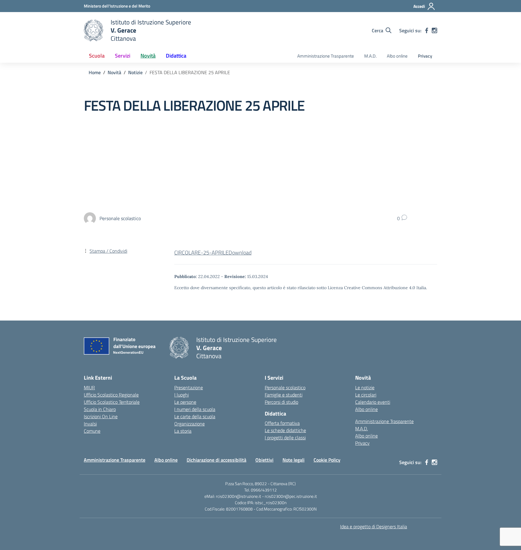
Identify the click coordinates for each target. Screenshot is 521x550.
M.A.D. (370, 55)
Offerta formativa (282, 423)
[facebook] (426, 30)
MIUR (89, 387)
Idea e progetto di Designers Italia (373, 526)
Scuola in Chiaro (100, 409)
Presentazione (188, 387)
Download (240, 252)
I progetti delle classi (285, 437)
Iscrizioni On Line (101, 416)
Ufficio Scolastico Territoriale (112, 402)
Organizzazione (189, 423)
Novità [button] (148, 56)
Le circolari (365, 394)
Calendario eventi (372, 402)
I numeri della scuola (194, 409)
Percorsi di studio (281, 402)
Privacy (425, 55)
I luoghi (181, 394)
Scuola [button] (97, 56)
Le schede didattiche (285, 430)
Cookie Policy (327, 459)
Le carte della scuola (194, 416)
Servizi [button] (122, 56)
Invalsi (90, 423)
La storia (182, 431)
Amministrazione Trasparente (325, 55)
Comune (92, 431)
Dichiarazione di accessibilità (216, 459)
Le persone (185, 402)
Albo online (397, 55)
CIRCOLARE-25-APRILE (201, 252)
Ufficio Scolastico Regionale (111, 394)
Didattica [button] (176, 56)
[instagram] (434, 30)
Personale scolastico (285, 387)
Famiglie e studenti (283, 394)
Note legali (294, 459)
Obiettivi (264, 459)
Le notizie (364, 387)
